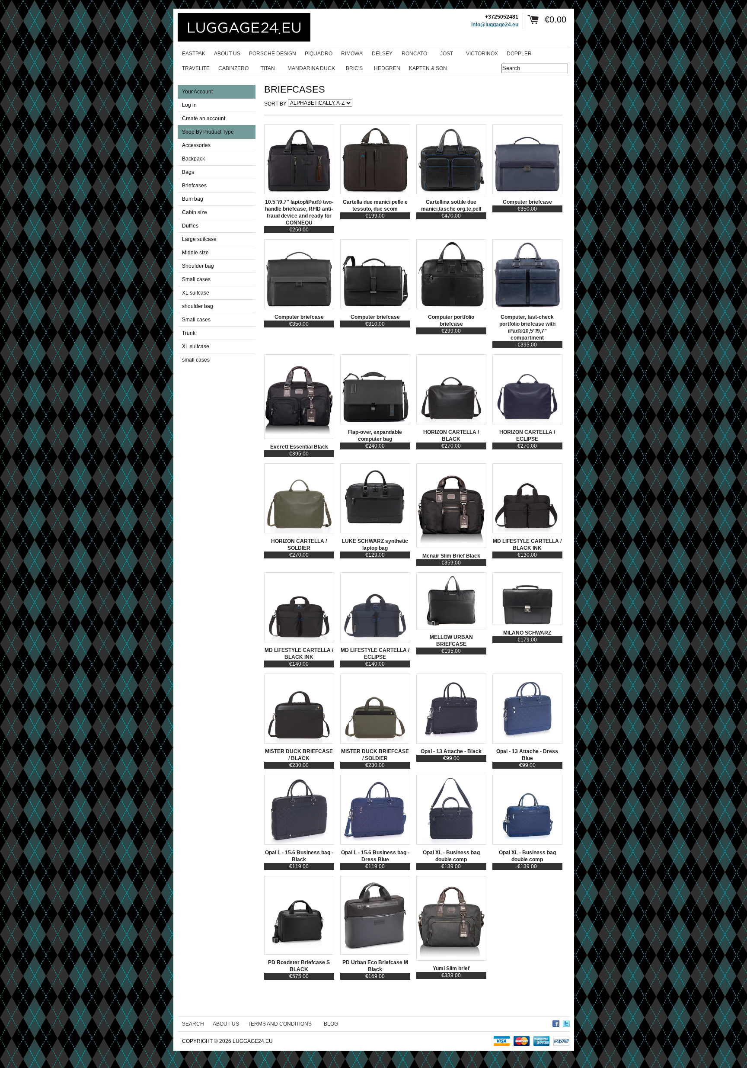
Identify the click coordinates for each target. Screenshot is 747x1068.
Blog (331, 1024)
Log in (189, 105)
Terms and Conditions (280, 1024)
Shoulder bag (198, 266)
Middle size (195, 253)
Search (193, 1024)
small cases (196, 360)
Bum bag (192, 199)
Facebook (555, 1022)
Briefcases (194, 186)
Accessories (196, 145)
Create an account (203, 118)
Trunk (188, 333)
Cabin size (194, 212)
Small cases (196, 279)
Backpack (193, 159)
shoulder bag (197, 306)
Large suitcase (199, 239)
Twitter (566, 1022)
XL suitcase (195, 293)
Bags (188, 172)
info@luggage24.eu (494, 25)
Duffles (190, 226)
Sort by (275, 104)
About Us (226, 1024)
